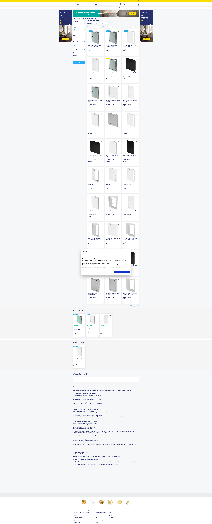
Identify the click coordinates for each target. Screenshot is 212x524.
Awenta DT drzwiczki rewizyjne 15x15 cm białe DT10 (129, 184)
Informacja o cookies (99, 514)
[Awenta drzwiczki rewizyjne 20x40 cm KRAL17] (95, 92)
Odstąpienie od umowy (78, 517)
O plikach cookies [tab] (122, 255)
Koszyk (138, 5)
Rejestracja (88, 514)
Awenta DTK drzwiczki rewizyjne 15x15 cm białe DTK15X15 (112, 211)
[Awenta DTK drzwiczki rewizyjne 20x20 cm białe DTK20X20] (130, 230)
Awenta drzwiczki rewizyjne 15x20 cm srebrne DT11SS (113, 294)
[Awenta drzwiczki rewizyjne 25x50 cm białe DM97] (95, 175)
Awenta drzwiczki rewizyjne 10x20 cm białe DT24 (130, 101)
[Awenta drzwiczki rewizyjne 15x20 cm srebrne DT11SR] (95, 285)
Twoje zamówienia (89, 515)
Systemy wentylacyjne (83, 18)
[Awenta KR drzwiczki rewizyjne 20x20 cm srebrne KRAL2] (113, 37)
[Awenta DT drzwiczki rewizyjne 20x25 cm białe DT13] (95, 120)
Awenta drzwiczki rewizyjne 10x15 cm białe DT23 (113, 184)
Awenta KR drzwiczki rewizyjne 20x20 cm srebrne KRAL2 (112, 46)
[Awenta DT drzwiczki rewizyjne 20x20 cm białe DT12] (130, 37)
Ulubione (133, 5)
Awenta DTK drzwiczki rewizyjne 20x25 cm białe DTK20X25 (130, 294)
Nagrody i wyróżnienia (113, 515)
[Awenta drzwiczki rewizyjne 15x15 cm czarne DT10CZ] (130, 65)
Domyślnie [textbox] (93, 26)
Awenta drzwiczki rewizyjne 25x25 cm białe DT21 (113, 239)
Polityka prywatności (99, 515)
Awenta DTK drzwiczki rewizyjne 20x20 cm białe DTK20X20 (130, 239)
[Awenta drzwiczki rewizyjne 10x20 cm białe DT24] (130, 92)
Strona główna (75, 18)
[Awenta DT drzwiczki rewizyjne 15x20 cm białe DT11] (95, 203)
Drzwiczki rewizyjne (92, 18)
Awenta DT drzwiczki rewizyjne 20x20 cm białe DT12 (129, 46)
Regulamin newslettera (100, 520)
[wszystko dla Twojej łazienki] (79, 3)
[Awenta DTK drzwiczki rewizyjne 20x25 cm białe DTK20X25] (130, 285)
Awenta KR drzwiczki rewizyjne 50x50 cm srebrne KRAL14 (112, 73)
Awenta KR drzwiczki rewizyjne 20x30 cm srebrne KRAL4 (94, 46)
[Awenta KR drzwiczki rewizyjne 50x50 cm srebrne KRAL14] (113, 65)
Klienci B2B (76, 520)
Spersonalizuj (105, 271)
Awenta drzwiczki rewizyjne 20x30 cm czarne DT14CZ (130, 156)
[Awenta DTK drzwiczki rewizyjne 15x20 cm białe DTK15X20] (95, 230)
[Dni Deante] (106, 13)
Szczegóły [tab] (106, 255)
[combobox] (96, 27)
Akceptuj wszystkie (122, 271)
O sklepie (110, 512)
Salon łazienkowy (112, 517)
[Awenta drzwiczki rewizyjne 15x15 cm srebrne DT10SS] (113, 120)
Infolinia (124, 5)
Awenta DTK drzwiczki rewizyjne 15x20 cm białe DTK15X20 (94, 239)
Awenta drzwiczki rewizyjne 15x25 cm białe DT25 (95, 73)
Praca (110, 519)
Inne (96, 517)
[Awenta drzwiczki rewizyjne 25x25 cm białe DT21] (113, 230)
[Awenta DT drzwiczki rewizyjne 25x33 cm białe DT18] (130, 120)
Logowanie (88, 512)
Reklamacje (76, 515)
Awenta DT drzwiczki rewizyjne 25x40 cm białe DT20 (112, 156)
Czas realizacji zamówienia (79, 519)
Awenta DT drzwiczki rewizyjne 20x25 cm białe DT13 (94, 128)
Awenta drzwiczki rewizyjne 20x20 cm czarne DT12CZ (95, 156)
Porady (97, 522)
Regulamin (98, 519)
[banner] (65, 26)
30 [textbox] (110, 26)
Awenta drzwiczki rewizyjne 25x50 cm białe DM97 (95, 184)
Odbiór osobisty (77, 514)
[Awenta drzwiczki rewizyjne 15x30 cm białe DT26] (130, 203)
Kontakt (110, 514)
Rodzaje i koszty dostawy (79, 512)
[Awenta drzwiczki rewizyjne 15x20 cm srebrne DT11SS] (113, 285)
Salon (120, 5)
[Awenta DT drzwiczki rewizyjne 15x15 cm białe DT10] (130, 175)
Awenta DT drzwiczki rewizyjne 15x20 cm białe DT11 (94, 211)
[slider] (74, 29)
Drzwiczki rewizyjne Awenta (82, 379)
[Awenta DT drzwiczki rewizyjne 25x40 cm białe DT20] (113, 147)
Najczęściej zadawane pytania (101, 512)
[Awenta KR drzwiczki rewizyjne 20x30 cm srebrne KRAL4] (95, 37)
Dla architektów (77, 522)
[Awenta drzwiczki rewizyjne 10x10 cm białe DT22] (113, 92)
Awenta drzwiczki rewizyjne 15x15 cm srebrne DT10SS (113, 128)
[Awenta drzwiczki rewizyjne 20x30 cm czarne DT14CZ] (130, 147)
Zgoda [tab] (89, 255)
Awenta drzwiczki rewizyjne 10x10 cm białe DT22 (113, 101)
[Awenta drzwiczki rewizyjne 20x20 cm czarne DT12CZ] (95, 147)
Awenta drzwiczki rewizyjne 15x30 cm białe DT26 (130, 211)
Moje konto (129, 5)
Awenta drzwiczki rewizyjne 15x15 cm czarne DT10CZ (130, 73)
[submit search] (109, 4)
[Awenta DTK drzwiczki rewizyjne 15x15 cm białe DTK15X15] (113, 203)
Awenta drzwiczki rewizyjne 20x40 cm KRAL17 (95, 101)
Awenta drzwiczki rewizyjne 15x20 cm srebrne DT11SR (95, 294)
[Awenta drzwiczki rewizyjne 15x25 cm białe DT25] (95, 65)
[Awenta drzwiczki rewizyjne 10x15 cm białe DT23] (113, 175)
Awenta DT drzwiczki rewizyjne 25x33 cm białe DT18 (129, 128)
